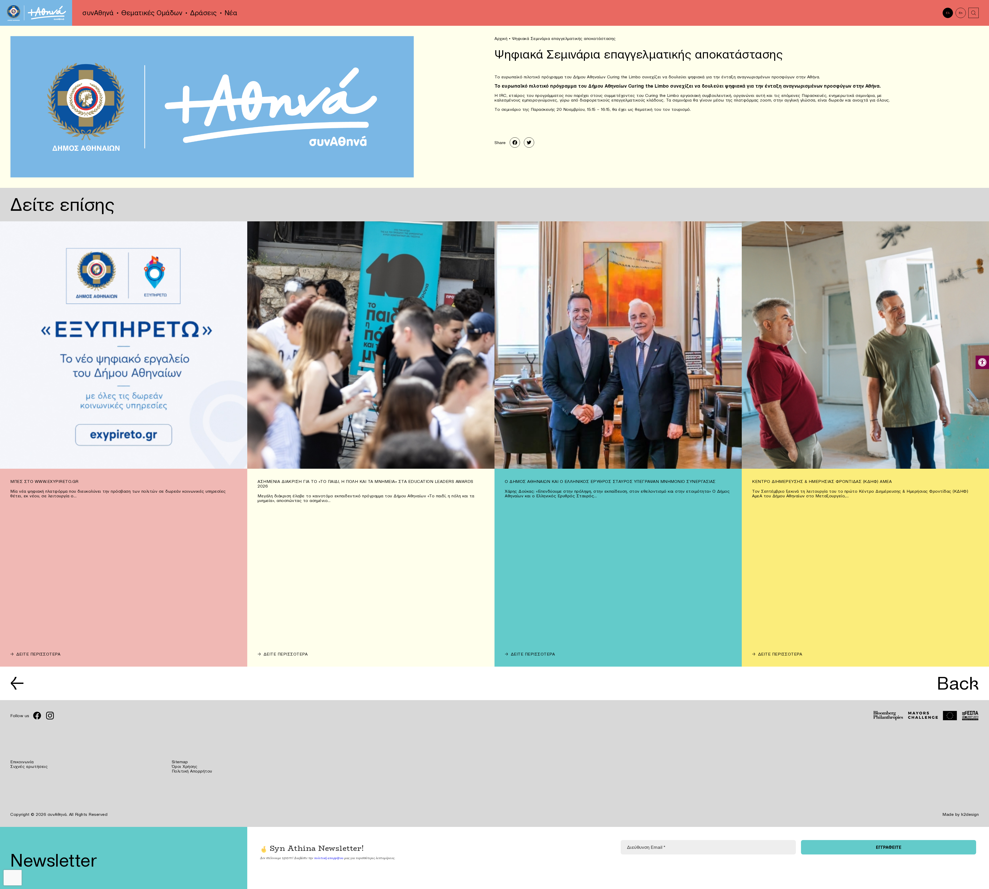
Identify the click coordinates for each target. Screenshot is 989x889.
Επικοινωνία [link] (22, 761)
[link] (982, 362)
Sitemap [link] (180, 761)
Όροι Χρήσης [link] (185, 766)
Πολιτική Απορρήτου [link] (192, 771)
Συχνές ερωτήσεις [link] (29, 766)
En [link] (961, 13)
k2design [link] (970, 814)
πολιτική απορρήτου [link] (329, 858)
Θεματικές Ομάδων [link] (151, 13)
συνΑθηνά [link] (98, 13)
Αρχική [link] (500, 38)
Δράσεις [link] (203, 13)
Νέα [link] (231, 13)
